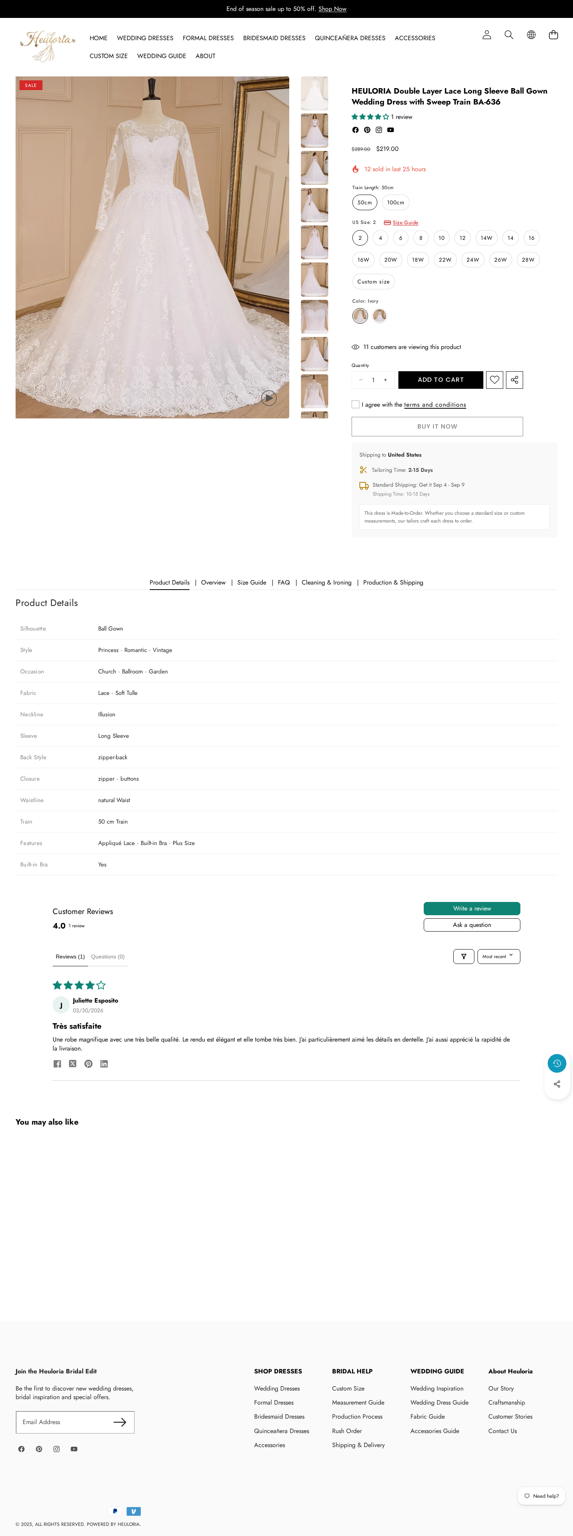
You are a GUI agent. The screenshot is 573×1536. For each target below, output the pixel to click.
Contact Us (502, 1430)
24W (473, 260)
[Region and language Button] (531, 34)
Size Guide (405, 222)
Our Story (501, 1388)
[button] (509, 34)
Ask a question (472, 924)
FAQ (284, 582)
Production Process (357, 1416)
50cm (364, 202)
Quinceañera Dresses (281, 1430)
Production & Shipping (393, 582)
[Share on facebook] (57, 1065)
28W (528, 260)
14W (487, 238)
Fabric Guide (427, 1416)
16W (363, 260)
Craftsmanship (506, 1402)
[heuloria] (48, 47)
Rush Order (347, 1430)
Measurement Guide (358, 1402)
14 (511, 238)
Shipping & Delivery (358, 1444)
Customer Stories (510, 1416)
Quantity (360, 365)
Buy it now (437, 426)
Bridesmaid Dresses (279, 1416)
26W (500, 260)
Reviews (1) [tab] (70, 956)
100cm (396, 202)
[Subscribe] (120, 1422)
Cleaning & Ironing (327, 582)
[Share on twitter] (73, 1065)
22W (445, 260)
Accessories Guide (434, 1430)
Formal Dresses (274, 1402)
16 (532, 238)
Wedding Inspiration (436, 1388)
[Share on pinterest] (88, 1064)
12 (463, 238)
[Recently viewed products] (557, 1063)
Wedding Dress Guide (439, 1402)
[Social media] (557, 1084)
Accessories (269, 1444)
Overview (213, 582)
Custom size (373, 281)
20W (390, 260)
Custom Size (348, 1388)
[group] (314, 93)
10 (442, 238)
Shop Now (332, 8)
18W (418, 260)
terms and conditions (435, 404)
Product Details (169, 582)
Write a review (472, 908)
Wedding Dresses (277, 1388)
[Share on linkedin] (104, 1065)
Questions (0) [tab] (108, 956)
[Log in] (486, 34)
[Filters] (463, 956)
